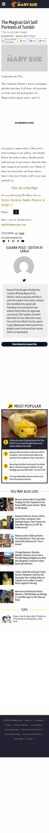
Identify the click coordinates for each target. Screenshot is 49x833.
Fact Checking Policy (32, 734)
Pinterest (37, 200)
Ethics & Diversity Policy (31, 729)
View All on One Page (24, 187)
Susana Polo (9, 36)
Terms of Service (21, 725)
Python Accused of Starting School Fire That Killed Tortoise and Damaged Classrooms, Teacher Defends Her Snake (27, 443)
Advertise (39, 720)
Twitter (5, 200)
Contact (29, 739)
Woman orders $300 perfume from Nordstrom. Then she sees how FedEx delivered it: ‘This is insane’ (30, 540)
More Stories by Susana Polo (24, 344)
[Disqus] (24, 666)
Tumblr (26, 200)
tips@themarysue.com (13, 224)
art (16, 233)
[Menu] (3, 4)
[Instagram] (13, 242)
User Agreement (11, 729)
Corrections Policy (12, 734)
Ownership (18, 739)
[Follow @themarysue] (4, 242)
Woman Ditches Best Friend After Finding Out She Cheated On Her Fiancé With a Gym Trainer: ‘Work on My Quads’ (30, 503)
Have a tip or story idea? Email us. (29, 616)
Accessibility (36, 725)
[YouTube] (23, 242)
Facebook (15, 200)
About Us (29, 720)
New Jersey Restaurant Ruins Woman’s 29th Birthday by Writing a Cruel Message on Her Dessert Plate (31, 595)
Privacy (8, 725)
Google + (6, 204)
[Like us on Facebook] (8, 242)
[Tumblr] (18, 242)
